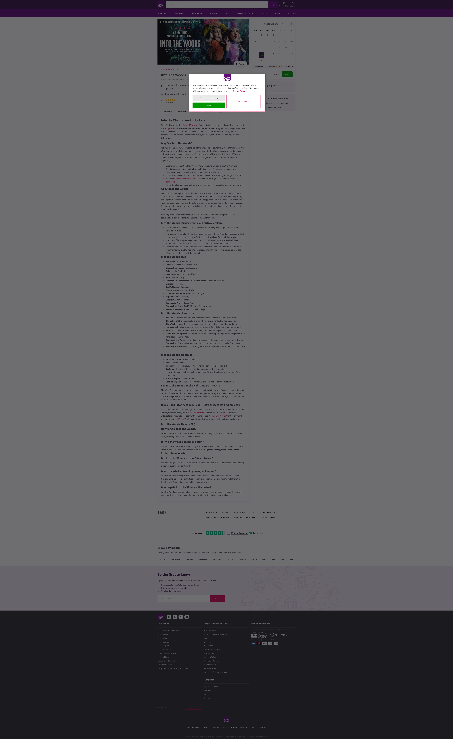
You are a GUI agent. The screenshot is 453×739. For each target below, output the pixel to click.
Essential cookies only (209, 98)
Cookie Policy (239, 91)
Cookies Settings (243, 101)
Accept (209, 105)
